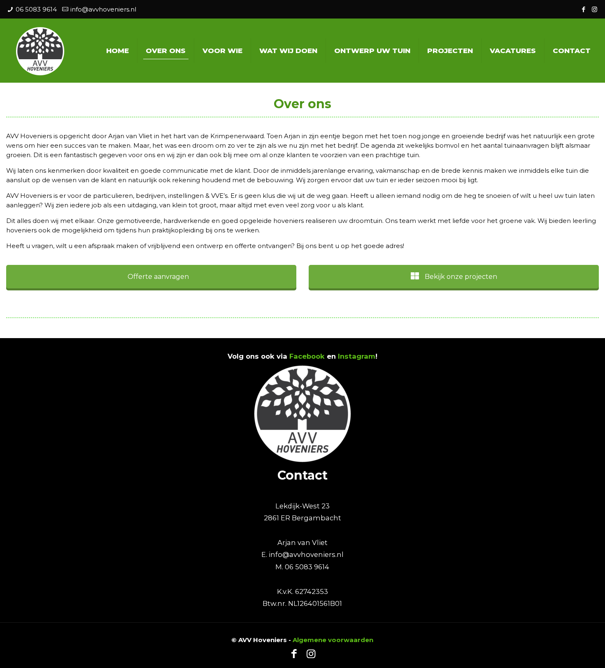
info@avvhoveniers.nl (103, 9)
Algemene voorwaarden (333, 640)
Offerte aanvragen (157, 277)
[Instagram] (594, 9)
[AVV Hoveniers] (40, 50)
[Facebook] (583, 9)
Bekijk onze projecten (460, 277)
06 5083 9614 (36, 9)
